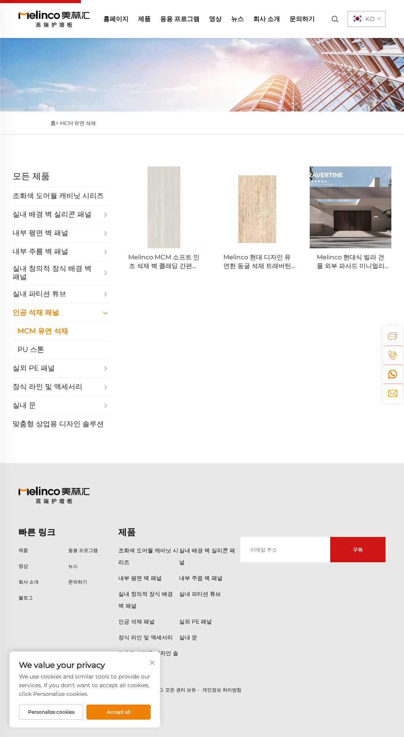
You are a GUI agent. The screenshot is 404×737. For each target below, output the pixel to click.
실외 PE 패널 (195, 621)
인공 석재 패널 (136, 621)
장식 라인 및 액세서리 (145, 637)
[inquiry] (392, 336)
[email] (392, 393)
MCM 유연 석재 (78, 123)
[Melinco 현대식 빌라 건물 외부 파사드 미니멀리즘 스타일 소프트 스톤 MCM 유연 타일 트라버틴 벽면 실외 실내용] (350, 207)
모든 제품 (31, 176)
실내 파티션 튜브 (200, 593)
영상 (215, 19)
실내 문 (188, 637)
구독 (358, 549)
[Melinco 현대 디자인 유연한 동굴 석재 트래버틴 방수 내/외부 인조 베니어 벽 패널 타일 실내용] (257, 207)
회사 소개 (266, 19)
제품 (144, 19)
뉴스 (237, 19)
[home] (54, 18)
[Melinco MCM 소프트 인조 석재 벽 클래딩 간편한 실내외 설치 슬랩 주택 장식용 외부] (164, 207)
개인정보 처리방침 (221, 690)
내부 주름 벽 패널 (201, 578)
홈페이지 (116, 19)
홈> (54, 123)
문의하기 (302, 19)
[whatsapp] (392, 374)
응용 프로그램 (180, 19)
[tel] (392, 355)
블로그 (26, 598)
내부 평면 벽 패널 (140, 578)
